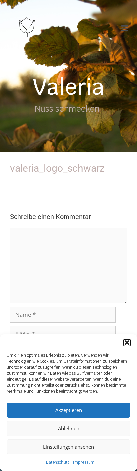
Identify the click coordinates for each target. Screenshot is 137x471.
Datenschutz (57, 462)
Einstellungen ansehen (68, 446)
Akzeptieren (68, 410)
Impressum (83, 462)
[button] (127, 342)
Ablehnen (68, 428)
